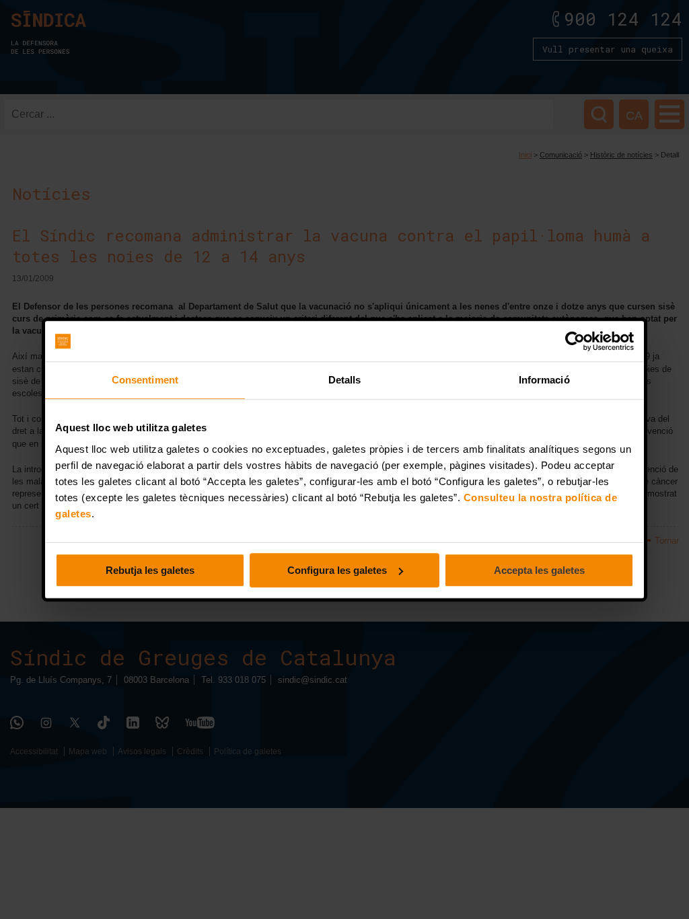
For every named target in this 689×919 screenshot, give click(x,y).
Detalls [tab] (344, 379)
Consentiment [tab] (145, 379)
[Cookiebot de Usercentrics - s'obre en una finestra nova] (575, 341)
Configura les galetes (337, 570)
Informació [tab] (544, 379)
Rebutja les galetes (150, 570)
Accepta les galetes (539, 570)
